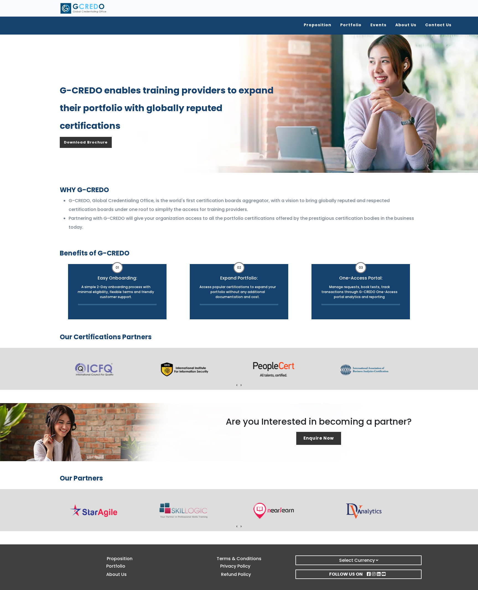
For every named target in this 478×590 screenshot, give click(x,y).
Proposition (317, 25)
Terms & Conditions (239, 558)
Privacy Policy (235, 566)
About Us (405, 25)
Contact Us (438, 25)
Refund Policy (236, 574)
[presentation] (237, 385)
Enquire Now (318, 438)
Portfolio (351, 25)
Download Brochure (86, 142)
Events (378, 25)
